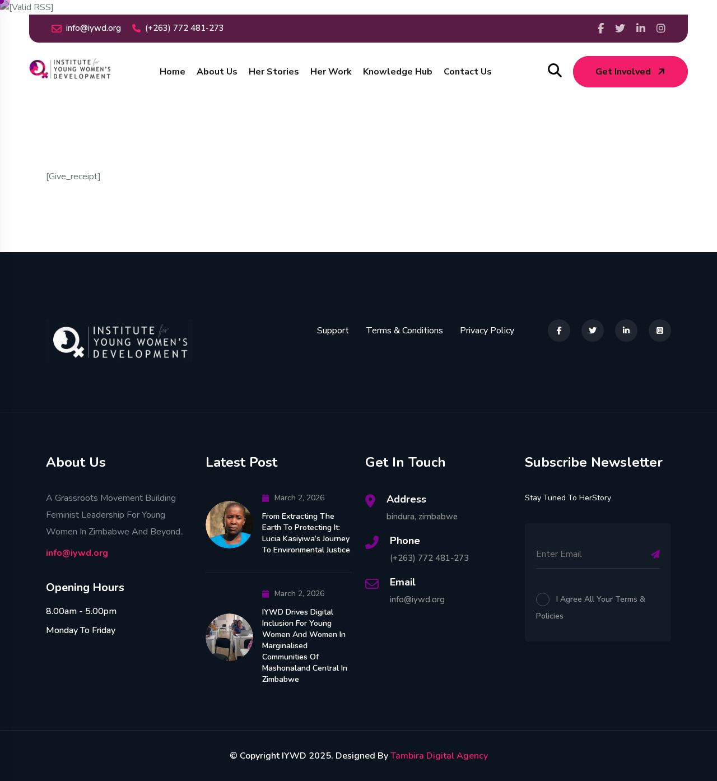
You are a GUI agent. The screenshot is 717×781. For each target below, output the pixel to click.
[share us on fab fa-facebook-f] (559, 330)
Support (333, 330)
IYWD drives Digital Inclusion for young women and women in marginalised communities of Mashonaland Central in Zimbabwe (304, 646)
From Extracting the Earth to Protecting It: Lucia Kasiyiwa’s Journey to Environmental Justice (306, 533)
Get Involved (623, 72)
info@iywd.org (93, 28)
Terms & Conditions (404, 330)
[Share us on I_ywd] (661, 29)
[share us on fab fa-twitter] (592, 330)
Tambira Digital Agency (439, 756)
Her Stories (274, 72)
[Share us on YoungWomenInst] (601, 29)
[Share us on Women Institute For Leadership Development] (640, 29)
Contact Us (468, 72)
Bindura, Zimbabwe (422, 516)
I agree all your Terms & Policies (590, 607)
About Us (217, 72)
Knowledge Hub (397, 72)
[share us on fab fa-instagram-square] (660, 330)
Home (172, 72)
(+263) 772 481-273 (184, 28)
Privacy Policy (487, 330)
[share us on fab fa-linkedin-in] (626, 330)
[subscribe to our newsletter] (655, 554)
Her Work (331, 72)
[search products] (555, 71)
